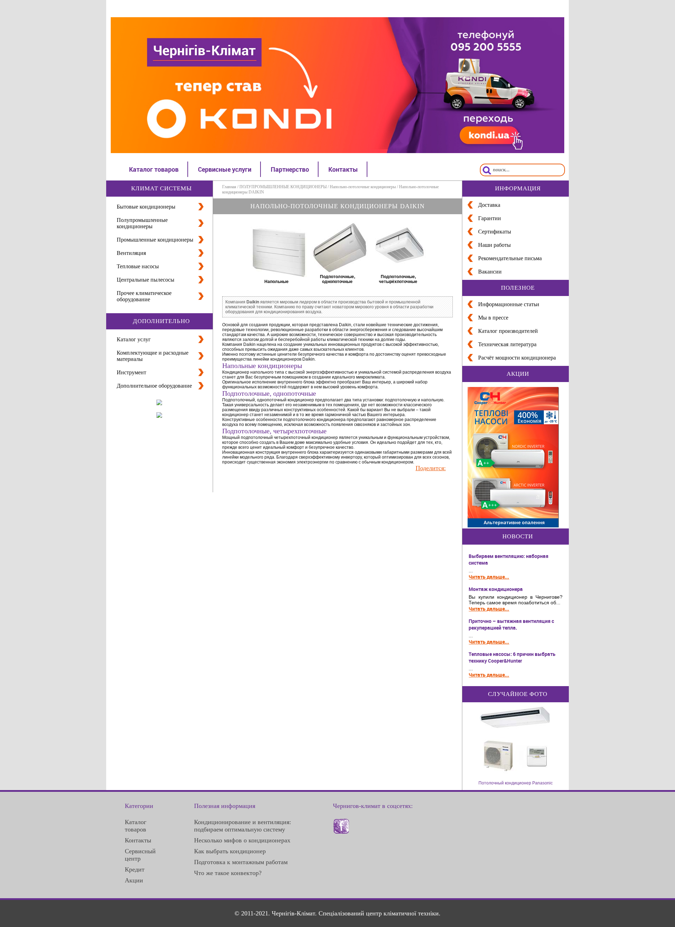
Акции (134, 880)
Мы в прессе (493, 318)
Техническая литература (507, 344)
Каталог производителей (508, 331)
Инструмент (131, 372)
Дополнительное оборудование (154, 386)
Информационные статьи (508, 304)
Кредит (134, 869)
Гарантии (489, 218)
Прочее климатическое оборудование (144, 296)
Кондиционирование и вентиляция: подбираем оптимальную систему (242, 825)
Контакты (343, 169)
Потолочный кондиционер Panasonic (515, 783)
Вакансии (490, 272)
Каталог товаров (154, 169)
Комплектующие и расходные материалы (152, 356)
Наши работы (494, 245)
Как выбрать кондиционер (230, 851)
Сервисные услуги (224, 169)
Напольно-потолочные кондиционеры (363, 186)
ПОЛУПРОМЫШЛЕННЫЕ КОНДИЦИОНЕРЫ (283, 186)
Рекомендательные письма (510, 258)
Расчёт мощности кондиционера (517, 358)
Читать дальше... (489, 576)
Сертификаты (494, 232)
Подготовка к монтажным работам (241, 862)
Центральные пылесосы (145, 280)
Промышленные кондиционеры (155, 240)
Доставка (489, 205)
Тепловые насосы (138, 266)
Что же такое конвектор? (228, 872)
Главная (229, 186)
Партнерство (290, 169)
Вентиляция (131, 253)
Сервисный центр (140, 855)
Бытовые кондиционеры (146, 207)
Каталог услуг (134, 339)
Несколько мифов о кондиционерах (242, 840)
